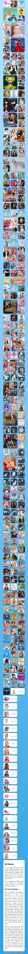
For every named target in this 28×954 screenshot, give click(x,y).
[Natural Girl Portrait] (21, 415)
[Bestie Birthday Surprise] (18, 277)
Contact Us (16, 952)
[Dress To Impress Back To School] (10, 366)
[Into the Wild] (21, 631)
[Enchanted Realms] (10, 307)
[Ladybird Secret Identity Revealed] (21, 295)
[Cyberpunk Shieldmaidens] (21, 116)
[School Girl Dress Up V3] (6, 288)
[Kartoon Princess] (6, 594)
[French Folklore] (6, 243)
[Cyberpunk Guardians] (21, 205)
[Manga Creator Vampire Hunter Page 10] (21, 430)
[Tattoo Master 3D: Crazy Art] (21, 601)
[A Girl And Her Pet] (10, 15)
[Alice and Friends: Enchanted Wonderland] (10, 389)
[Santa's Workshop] (6, 624)
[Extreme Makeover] (21, 265)
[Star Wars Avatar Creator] (6, 512)
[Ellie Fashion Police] (21, 235)
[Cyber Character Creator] (21, 549)
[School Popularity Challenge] (21, 63)
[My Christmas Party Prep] (14, 631)
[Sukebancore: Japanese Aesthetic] (14, 646)
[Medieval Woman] (14, 146)
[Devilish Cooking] (14, 639)
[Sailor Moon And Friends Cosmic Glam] (21, 78)
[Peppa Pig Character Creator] (21, 542)
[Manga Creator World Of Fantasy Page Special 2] (6, 400)
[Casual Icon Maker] (14, 676)
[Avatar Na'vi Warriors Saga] (6, 265)
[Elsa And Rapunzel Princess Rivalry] (6, 355)
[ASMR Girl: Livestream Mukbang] (6, 527)
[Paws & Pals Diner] (6, 601)
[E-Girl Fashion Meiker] (21, 669)
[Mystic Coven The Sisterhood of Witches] (14, 205)
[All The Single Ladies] (6, 549)
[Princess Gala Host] (6, 318)
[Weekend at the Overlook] (21, 639)
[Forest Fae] (14, 527)
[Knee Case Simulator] (14, 609)
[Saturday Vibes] (14, 564)
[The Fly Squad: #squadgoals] (14, 265)
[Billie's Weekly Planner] (21, 258)
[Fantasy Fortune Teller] (6, 48)
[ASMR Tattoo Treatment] (6, 542)
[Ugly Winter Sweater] (14, 624)
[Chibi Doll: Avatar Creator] (21, 422)
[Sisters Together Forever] (6, 325)
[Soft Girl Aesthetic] (14, 654)
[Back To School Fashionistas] (6, 347)
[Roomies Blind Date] (10, 254)
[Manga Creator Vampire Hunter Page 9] (21, 452)
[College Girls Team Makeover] (21, 489)
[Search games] (8, 6)
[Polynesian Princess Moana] (14, 557)
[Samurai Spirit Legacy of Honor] (14, 153)
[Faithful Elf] (21, 400)
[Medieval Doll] (14, 4)
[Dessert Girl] (6, 26)
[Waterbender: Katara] (6, 572)
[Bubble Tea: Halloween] (6, 646)
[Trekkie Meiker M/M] (6, 557)
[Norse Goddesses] (6, 183)
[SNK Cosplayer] (21, 362)
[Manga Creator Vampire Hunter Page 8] (21, 459)
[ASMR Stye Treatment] (21, 153)
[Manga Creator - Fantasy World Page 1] (14, 377)
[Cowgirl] (14, 542)
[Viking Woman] (6, 161)
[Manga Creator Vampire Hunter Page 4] (21, 474)
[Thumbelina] (21, 445)
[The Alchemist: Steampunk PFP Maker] (21, 594)
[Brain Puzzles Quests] (21, 661)
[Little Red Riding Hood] (6, 489)
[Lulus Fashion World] (14, 489)
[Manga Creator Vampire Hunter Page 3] (6, 482)
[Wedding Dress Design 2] (21, 101)
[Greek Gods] (21, 243)
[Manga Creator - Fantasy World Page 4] (21, 355)
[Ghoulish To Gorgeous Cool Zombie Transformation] (6, 176)
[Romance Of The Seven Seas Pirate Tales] (21, 93)
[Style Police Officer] (21, 198)
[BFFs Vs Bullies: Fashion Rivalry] (21, 108)
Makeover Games (15, 897)
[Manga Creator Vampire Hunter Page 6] (6, 474)
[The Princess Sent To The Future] (21, 310)
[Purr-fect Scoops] (6, 609)
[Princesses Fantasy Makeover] (14, 176)
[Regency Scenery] (21, 654)
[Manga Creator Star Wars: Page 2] (10, 105)
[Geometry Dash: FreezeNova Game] (21, 676)
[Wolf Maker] (18, 165)
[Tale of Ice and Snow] (21, 616)
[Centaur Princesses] (21, 288)
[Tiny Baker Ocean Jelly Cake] (6, 534)
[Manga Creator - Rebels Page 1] (10, 67)
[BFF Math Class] (21, 609)
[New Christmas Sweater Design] (6, 631)
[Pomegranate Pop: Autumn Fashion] (14, 594)
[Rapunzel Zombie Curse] (14, 452)
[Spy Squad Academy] (6, 497)
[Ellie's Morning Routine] (21, 437)
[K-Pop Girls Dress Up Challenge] (21, 190)
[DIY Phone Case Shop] (21, 527)
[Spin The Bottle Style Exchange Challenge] (21, 183)
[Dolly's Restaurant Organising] (14, 549)
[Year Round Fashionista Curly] (14, 355)
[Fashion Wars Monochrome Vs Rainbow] (14, 183)
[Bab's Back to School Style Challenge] (14, 56)
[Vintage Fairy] (6, 93)
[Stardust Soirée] (14, 669)
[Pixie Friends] (6, 138)
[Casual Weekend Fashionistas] (14, 332)
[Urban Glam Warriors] (21, 220)
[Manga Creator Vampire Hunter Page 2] (14, 482)
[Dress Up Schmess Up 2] (6, 519)
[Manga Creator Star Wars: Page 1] (14, 512)
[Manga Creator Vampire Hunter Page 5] (14, 474)
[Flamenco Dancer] (18, 45)
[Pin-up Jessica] (14, 318)
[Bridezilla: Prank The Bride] (18, 135)
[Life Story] (21, 56)
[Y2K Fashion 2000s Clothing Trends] (6, 661)
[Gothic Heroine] (14, 534)
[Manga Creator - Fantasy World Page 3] (21, 370)
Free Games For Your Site (9, 952)
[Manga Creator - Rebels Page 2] (21, 385)
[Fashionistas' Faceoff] (6, 153)
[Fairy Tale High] (6, 34)
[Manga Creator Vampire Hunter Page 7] (21, 467)
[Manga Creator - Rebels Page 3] (21, 377)
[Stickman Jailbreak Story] (6, 669)
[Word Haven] (21, 684)
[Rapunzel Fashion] (14, 325)
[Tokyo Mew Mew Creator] (6, 452)
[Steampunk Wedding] (21, 123)
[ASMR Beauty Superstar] (21, 303)
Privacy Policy (21, 952)
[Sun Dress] (21, 250)
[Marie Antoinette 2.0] (14, 587)
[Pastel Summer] (14, 684)
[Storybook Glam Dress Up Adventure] (6, 41)
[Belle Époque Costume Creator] (14, 497)
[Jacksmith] (6, 616)
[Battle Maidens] (6, 205)
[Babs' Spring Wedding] (10, 224)
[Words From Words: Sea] (6, 654)
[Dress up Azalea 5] (6, 407)
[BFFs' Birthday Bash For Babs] (10, 194)
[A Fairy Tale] (21, 587)
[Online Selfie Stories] (6, 504)
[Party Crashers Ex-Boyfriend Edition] (10, 120)
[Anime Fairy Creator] (14, 213)
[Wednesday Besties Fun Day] (6, 273)
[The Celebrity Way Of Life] (21, 318)
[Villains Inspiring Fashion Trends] (6, 332)
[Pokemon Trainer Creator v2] (14, 93)
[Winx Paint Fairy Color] (6, 684)
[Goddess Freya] (6, 280)
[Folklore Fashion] (21, 4)
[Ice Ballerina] (21, 19)
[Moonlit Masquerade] (14, 519)
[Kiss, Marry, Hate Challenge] (18, 344)
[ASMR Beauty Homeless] (6, 235)
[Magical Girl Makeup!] (6, 564)
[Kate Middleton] (21, 407)
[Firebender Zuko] (21, 519)
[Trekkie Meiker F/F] (14, 572)
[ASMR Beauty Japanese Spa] (21, 325)
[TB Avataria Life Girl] (14, 601)
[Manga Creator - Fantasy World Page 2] (6, 377)
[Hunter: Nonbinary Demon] (21, 557)
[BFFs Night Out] (6, 340)
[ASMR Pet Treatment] (21, 534)
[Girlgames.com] (5, 6)
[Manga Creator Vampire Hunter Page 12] (6, 430)
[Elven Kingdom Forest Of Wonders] (10, 419)
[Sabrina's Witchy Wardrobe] (6, 579)
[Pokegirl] (21, 176)
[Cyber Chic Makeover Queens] (10, 82)
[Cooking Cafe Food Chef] (21, 572)
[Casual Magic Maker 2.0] (14, 579)
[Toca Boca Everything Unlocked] (14, 661)
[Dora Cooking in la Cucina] (6, 676)
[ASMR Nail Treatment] (14, 400)
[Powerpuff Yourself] (21, 11)
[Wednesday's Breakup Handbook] (6, 168)
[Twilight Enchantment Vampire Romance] (21, 86)
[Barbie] (6, 213)
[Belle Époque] (6, 131)
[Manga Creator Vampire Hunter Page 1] (21, 482)
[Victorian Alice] (21, 228)
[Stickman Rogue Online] (6, 639)
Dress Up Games (14, 895)
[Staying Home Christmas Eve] (21, 624)
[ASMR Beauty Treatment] (14, 407)
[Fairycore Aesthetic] (6, 587)
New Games (15, 875)
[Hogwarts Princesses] (10, 441)
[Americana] (6, 295)
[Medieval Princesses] (14, 295)
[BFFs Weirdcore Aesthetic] (6, 56)
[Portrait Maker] (18, 30)
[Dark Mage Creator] (6, 146)
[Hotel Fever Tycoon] (14, 616)
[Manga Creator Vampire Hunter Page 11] (14, 430)
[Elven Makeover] (21, 497)
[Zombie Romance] (21, 504)
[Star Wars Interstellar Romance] (14, 504)
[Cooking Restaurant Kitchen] (21, 512)
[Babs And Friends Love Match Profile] (21, 71)
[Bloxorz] (6, 691)
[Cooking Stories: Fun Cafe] (21, 564)
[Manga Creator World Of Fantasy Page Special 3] (21, 392)
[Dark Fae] (21, 579)
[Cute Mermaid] (21, 332)
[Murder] (21, 646)
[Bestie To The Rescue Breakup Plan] (10, 463)
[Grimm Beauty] (21, 146)
